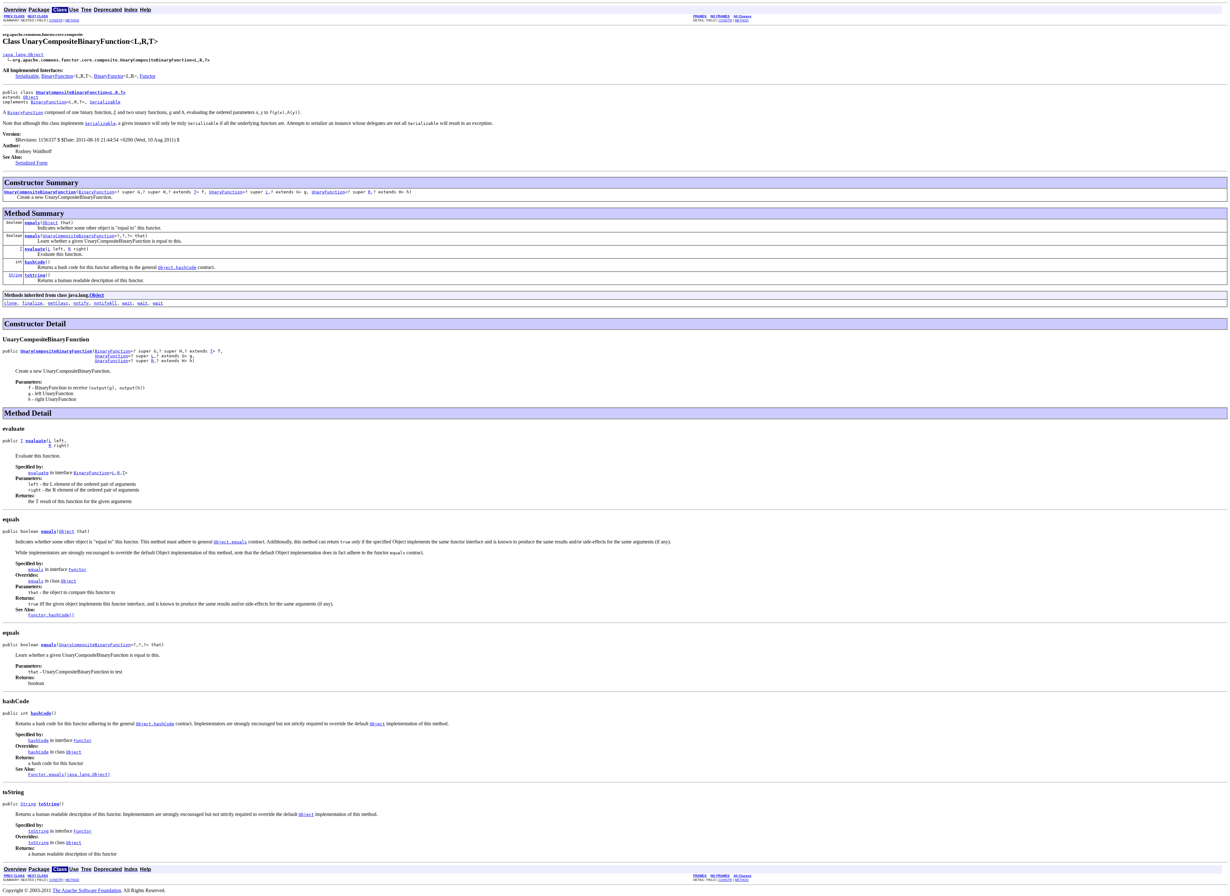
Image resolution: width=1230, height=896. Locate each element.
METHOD (72, 20)
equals (32, 222)
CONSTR (55, 20)
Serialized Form (31, 163)
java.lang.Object (23, 54)
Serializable (27, 76)
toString (35, 275)
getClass (58, 303)
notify (81, 303)
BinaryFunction (57, 76)
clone (10, 303)
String (15, 275)
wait (127, 303)
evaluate (35, 249)
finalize (32, 303)
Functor (147, 76)
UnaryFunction (225, 192)
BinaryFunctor (108, 76)
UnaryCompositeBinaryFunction (40, 192)
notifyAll (105, 303)
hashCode (35, 262)
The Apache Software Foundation (87, 890)
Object (30, 97)
